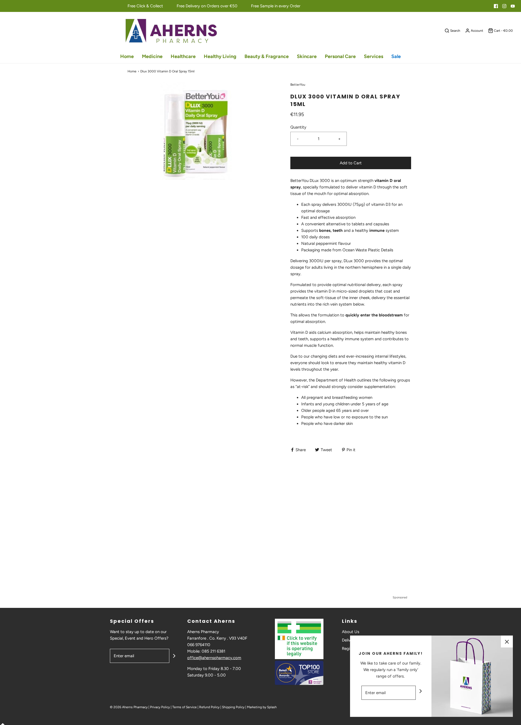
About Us (350, 631)
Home (127, 56)
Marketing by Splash (262, 707)
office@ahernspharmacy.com (214, 657)
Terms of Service (184, 707)
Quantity (298, 127)
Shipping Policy (233, 707)
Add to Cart (351, 163)
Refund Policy (209, 707)
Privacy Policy (160, 707)
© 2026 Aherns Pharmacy (129, 707)
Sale (396, 56)
